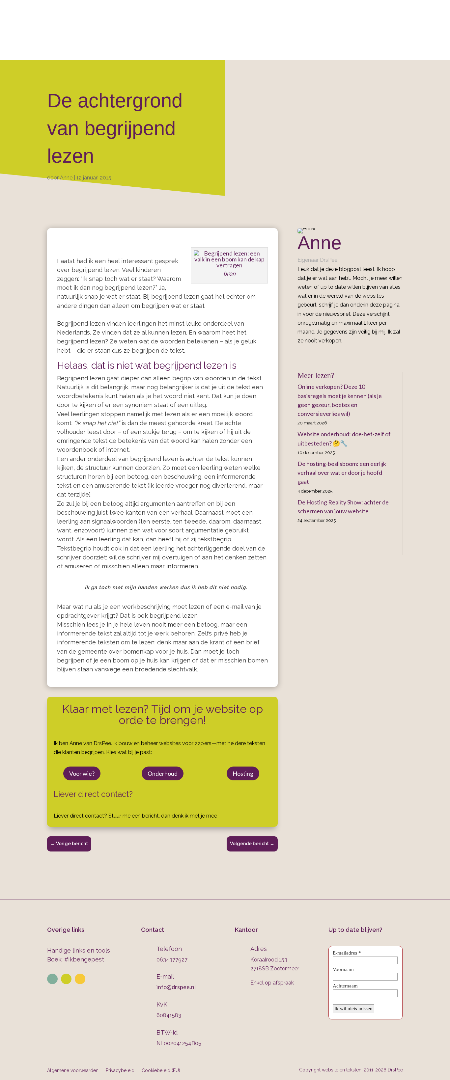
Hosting (243, 773)
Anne (66, 178)
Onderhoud (259, 51)
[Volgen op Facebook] (80, 979)
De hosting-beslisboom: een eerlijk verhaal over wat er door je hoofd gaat (341, 472)
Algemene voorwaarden (72, 1070)
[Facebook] (299, 355)
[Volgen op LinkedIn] (52, 979)
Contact (342, 51)
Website (124, 51)
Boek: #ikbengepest (75, 959)
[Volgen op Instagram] (66, 979)
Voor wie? (82, 773)
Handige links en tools (78, 950)
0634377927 (294, 23)
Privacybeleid (120, 1070)
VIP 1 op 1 (165, 51)
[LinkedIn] (309, 355)
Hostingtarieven (210, 51)
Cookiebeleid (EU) (161, 1070)
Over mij (89, 51)
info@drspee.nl (403, 23)
